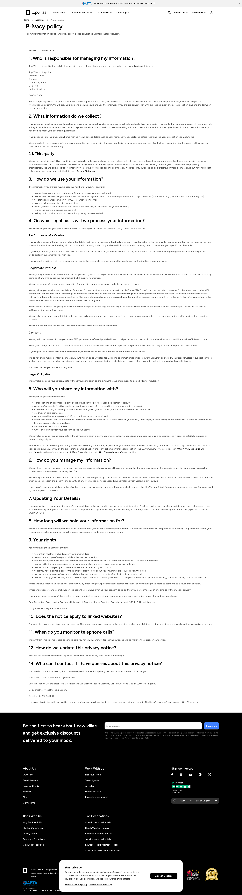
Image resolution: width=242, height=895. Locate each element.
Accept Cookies (163, 876)
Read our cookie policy (76, 884)
